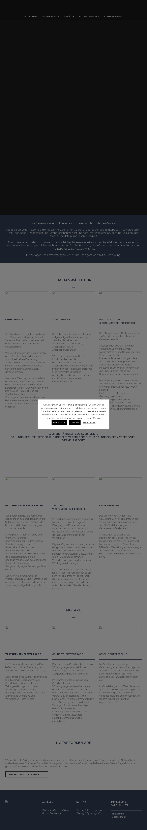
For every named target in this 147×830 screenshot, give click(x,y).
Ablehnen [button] (74, 422)
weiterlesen (89, 422)
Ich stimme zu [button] (59, 422)
